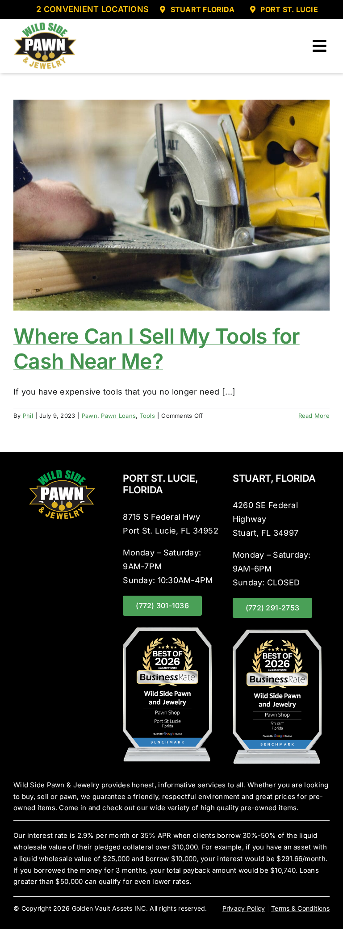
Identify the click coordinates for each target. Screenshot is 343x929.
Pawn (89, 415)
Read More (314, 415)
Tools (147, 415)
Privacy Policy (243, 908)
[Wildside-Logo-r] (45, 24)
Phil (28, 415)
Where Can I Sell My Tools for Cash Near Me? (156, 349)
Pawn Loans (118, 415)
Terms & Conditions (300, 908)
